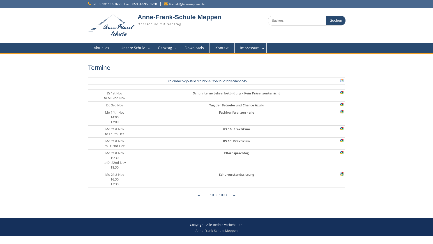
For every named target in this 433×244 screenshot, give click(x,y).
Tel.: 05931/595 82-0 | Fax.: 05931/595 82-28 (124, 4)
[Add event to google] (342, 93)
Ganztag (165, 47)
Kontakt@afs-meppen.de (187, 4)
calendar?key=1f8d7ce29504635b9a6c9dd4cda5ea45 (207, 81)
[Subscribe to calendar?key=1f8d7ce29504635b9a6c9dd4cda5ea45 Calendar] (342, 81)
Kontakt (222, 47)
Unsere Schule (133, 47)
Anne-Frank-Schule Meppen (179, 17)
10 (212, 195)
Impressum (250, 47)
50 (216, 195)
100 (222, 195)
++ (230, 195)
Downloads (194, 47)
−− (203, 195)
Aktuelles (101, 47)
